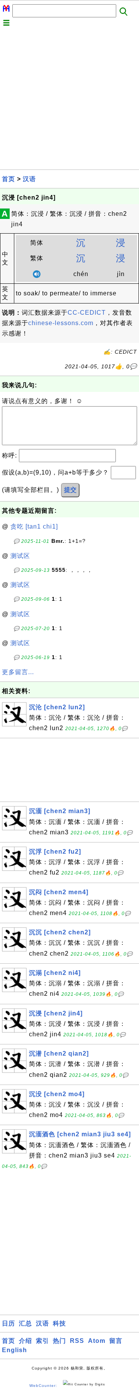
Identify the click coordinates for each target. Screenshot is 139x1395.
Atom (96, 1340)
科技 (59, 1323)
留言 (115, 1340)
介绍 (25, 1340)
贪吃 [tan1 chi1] (34, 526)
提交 (70, 489)
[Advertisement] (69, 100)
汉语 (29, 179)
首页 (8, 179)
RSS (77, 1340)
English (14, 1350)
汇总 (25, 1323)
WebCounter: (43, 1385)
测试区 (20, 556)
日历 (8, 1323)
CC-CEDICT (87, 312)
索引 (42, 1340)
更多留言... (18, 672)
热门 (59, 1340)
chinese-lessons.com (60, 323)
